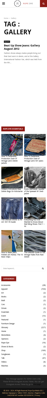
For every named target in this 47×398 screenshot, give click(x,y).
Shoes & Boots (7, 347)
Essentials (5, 312)
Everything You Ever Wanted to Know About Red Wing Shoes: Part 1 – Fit (34, 223)
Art (2, 293)
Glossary (4, 327)
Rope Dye (5, 343)
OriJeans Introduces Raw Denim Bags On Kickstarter (12, 190)
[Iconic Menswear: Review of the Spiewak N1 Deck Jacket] (35, 177)
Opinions (4, 339)
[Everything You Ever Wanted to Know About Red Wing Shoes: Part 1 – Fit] (35, 208)
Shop (3, 350)
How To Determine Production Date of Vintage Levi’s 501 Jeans (33, 158)
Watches (4, 366)
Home (3, 331)
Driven (4, 308)
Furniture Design (8, 324)
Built (3, 300)
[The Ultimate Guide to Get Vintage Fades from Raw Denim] (35, 241)
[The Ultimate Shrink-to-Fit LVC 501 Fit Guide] (12, 208)
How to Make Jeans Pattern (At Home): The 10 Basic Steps (12, 254)
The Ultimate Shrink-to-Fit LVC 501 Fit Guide (11, 221)
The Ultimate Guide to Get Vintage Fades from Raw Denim (34, 254)
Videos (4, 362)
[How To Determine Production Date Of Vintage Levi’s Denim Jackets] (12, 145)
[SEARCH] (43, 268)
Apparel (7, 41)
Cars (3, 304)
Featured (4, 320)
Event (3, 316)
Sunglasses (5, 354)
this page (37, 384)
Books (3, 297)
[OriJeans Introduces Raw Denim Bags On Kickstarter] (12, 177)
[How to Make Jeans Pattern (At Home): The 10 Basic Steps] (12, 241)
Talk (3, 358)
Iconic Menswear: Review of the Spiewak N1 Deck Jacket (34, 191)
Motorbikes (5, 335)
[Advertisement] (23, 97)
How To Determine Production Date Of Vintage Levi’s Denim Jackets (9, 159)
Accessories (5, 285)
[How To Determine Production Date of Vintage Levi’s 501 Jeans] (35, 145)
